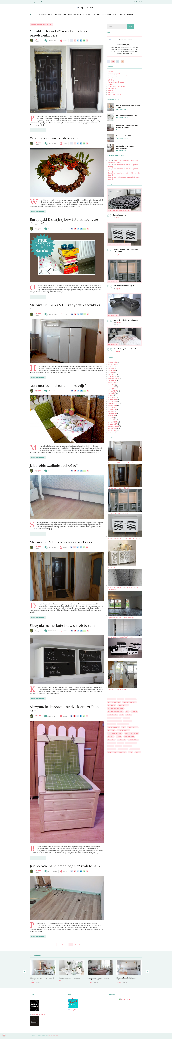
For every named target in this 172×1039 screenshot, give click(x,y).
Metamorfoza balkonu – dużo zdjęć (58, 386)
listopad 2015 (112, 424)
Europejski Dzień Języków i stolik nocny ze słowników (64, 221)
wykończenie (123, 749)
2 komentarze (52, 40)
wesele (110, 746)
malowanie (111, 724)
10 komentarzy (52, 391)
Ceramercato (112, 177)
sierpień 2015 (112, 430)
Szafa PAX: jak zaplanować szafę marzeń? (121, 637)
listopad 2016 (112, 401)
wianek (118, 746)
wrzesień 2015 (112, 428)
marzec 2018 (112, 370)
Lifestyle (111, 80)
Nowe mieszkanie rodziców (117, 82)
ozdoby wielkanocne (115, 733)
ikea (121, 714)
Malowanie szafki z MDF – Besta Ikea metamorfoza (124, 538)
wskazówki (111, 749)
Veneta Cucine (130, 742)
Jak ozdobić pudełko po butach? (118, 660)
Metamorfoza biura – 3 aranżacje (126, 115)
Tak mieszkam (60, 14)
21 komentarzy (52, 314)
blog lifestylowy (114, 702)
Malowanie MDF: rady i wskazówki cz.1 (61, 542)
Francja (130, 14)
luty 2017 (111, 395)
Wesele (122, 14)
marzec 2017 (112, 393)
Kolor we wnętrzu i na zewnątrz (80, 14)
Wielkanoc (111, 92)
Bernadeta (111, 173)
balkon (120, 699)
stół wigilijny (129, 736)
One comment (52, 229)
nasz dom (111, 730)
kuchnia (126, 717)
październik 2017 (113, 379)
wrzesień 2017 (112, 381)
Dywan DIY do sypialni (120, 215)
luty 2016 (111, 418)
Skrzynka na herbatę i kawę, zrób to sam (62, 625)
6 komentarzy (52, 716)
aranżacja (111, 699)
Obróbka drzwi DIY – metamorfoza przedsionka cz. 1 (58, 33)
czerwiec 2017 (112, 387)
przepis (110, 736)
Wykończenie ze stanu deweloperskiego (121, 618)
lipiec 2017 (111, 385)
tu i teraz (111, 742)
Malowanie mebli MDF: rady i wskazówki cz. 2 (65, 307)
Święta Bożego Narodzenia (116, 86)
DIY (127, 711)
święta (138, 752)
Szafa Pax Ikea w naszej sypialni (124, 286)
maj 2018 (111, 368)
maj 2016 (111, 412)
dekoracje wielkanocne (116, 708)
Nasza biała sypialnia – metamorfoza (126, 349)
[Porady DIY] (72, 1010)
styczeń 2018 (112, 374)
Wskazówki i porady (109, 14)
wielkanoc (127, 746)
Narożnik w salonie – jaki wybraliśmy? (126, 320)
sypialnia (111, 739)
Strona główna (34, 2)
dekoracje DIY (123, 705)
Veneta (120, 742)
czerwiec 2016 (112, 410)
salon (119, 736)
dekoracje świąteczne (115, 711)
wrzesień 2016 (112, 405)
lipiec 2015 (111, 432)
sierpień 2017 (112, 383)
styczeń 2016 (112, 420)
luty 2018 (111, 372)
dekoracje (111, 705)
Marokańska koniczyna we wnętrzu (119, 568)
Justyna (38, 40)
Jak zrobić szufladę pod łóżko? (54, 465)
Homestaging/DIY (46, 14)
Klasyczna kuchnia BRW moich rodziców (129, 136)
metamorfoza (132, 727)
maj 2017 (111, 389)
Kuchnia (97, 14)
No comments (52, 871)
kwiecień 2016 (112, 414)
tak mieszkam (133, 739)
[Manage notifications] (4, 1035)
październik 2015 (113, 426)
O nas (42, 2)
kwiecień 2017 (112, 391)
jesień (128, 714)
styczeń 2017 (112, 397)
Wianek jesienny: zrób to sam (54, 138)
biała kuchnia (130, 699)
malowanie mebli (113, 727)
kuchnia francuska (114, 721)
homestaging (112, 714)
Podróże (111, 84)
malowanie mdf (123, 724)
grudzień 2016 (112, 399)
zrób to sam (135, 749)
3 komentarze (52, 143)
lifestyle (127, 721)
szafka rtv (121, 739)
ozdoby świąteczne (131, 733)
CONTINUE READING (37, 130)
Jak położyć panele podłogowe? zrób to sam (65, 866)
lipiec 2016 (111, 407)
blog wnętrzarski (129, 702)
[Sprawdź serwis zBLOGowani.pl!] (124, 999)
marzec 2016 (112, 416)
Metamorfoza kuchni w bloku (117, 689)
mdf (123, 727)
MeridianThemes (53, 1036)
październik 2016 (113, 403)
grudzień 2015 (112, 422)
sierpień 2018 (112, 364)
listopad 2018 (112, 362)
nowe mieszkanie (123, 730)
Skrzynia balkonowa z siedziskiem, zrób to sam (64, 709)
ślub (130, 752)
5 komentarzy (52, 547)
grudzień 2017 (112, 377)
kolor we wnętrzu (114, 717)
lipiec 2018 (111, 366)
